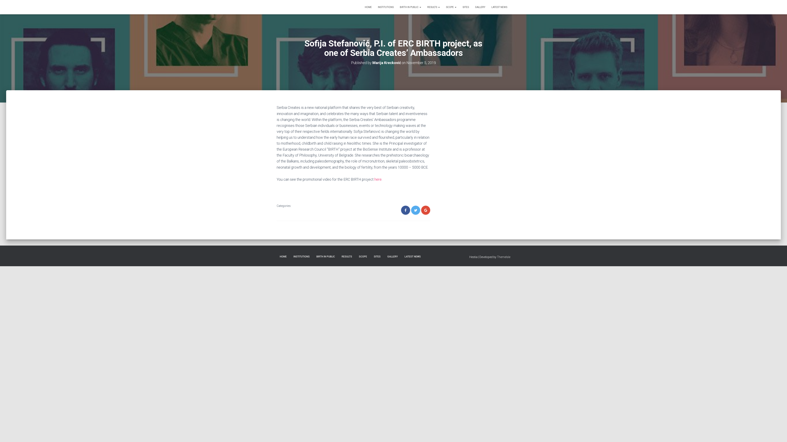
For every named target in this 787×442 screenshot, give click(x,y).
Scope (450, 7)
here (378, 179)
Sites (466, 7)
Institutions (386, 7)
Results (432, 7)
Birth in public (409, 7)
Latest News (499, 7)
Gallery (480, 7)
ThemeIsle (503, 257)
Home (368, 7)
